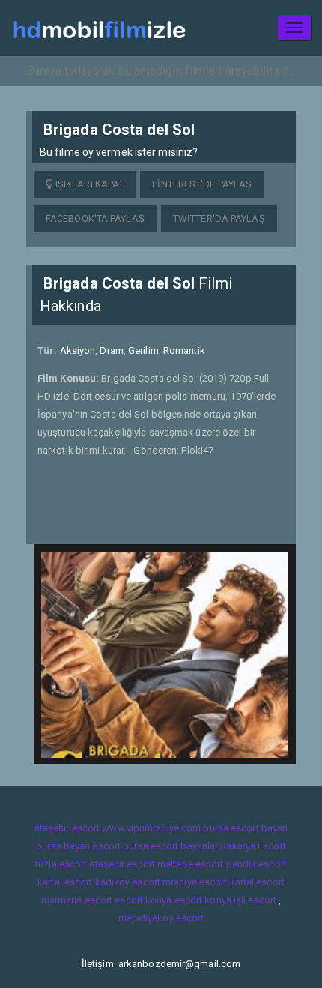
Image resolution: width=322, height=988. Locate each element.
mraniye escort (194, 882)
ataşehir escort (67, 828)
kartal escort (64, 882)
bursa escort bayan (245, 828)
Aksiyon (78, 350)
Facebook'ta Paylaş (95, 218)
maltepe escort (190, 864)
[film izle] (99, 28)
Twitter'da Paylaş (219, 218)
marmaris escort (77, 900)
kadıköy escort (127, 882)
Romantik (184, 350)
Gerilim (143, 350)
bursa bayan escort (78, 846)
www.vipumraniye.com (151, 828)
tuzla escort (61, 864)
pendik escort (256, 864)
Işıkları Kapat (88, 184)
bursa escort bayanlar (170, 846)
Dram (111, 350)
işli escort (255, 900)
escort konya (143, 900)
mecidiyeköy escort (161, 918)
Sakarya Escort (252, 846)
